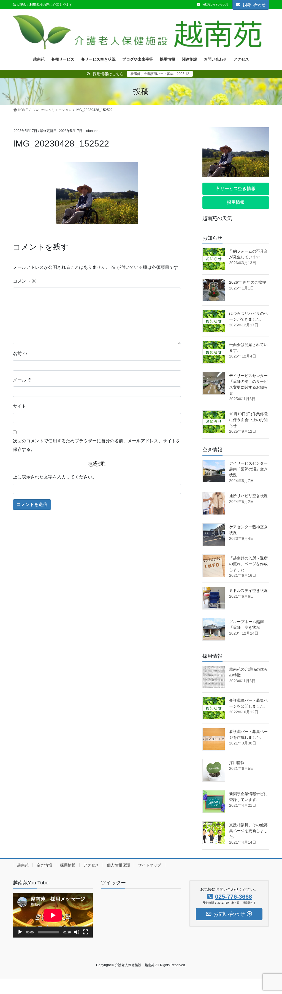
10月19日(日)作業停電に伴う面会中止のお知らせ (248, 420)
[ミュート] (77, 932)
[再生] (20, 932)
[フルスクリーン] (85, 932)
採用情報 (237, 762)
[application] (53, 915)
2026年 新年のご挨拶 (247, 282)
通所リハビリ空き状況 (248, 496)
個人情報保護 (118, 865)
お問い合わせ (253, 4)
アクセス (91, 865)
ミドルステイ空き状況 (248, 590)
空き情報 (44, 865)
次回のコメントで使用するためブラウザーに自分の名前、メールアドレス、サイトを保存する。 (96, 444)
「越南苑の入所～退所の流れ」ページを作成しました (248, 564)
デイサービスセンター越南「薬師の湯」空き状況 (248, 469)
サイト (19, 406)
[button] (235, 189)
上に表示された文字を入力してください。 (55, 477)
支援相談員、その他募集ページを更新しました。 (248, 831)
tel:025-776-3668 (215, 4)
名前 (20, 353)
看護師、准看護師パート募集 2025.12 (160, 74)
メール (22, 380)
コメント (24, 281)
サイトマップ (149, 865)
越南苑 (23, 865)
